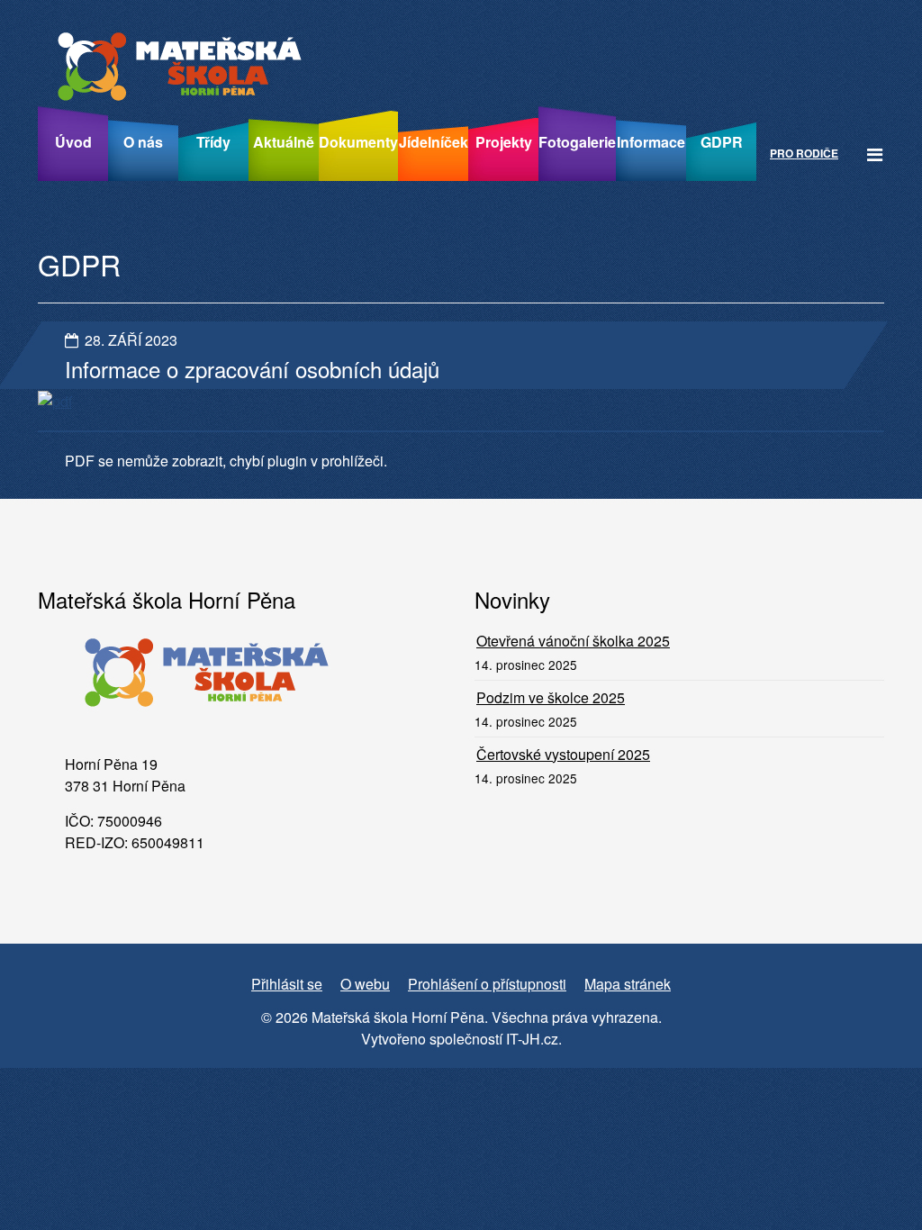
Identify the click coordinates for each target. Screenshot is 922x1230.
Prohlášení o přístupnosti (487, 983)
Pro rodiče (804, 153)
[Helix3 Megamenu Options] (874, 153)
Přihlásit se (286, 983)
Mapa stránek (627, 983)
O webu (365, 983)
